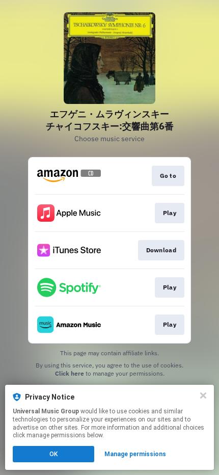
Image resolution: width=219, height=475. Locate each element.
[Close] (203, 395)
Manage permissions (135, 454)
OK (53, 454)
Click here (69, 373)
